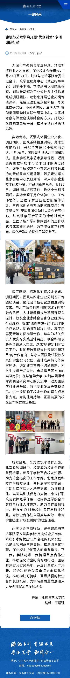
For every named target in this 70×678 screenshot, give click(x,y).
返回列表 (35, 617)
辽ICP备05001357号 (48, 673)
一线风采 (22, 29)
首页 (12, 29)
